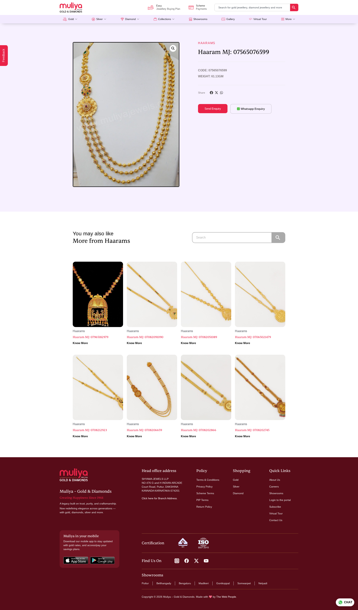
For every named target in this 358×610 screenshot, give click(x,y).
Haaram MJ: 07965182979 (90, 337)
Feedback (3, 55)
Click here (147, 498)
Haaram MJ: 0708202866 (198, 430)
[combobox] (252, 7)
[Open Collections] (173, 19)
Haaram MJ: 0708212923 (90, 430)
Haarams (206, 43)
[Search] (294, 7)
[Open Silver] (105, 19)
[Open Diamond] (138, 19)
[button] (173, 48)
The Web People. (226, 596)
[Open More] (294, 19)
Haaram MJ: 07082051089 (199, 337)
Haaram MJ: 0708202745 (252, 430)
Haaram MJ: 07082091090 (145, 337)
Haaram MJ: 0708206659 (144, 430)
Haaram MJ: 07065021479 (253, 337)
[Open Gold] (76, 19)
